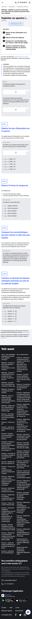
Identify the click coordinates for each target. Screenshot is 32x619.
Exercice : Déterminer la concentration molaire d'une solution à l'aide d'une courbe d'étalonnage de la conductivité (24, 485)
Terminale (11, 7)
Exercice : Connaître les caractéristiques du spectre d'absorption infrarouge (23, 496)
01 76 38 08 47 (22, 2)
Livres (17, 607)
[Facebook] (16, 615)
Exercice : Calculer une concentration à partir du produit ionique (7, 436)
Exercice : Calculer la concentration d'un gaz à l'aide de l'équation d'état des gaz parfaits (23, 464)
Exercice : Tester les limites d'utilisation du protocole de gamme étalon (8, 545)
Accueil (3, 7)
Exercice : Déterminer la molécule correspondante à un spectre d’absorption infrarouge (23, 532)
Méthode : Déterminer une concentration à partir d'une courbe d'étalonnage (8, 408)
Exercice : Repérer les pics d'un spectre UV (7, 462)
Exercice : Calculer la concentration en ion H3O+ (7, 428)
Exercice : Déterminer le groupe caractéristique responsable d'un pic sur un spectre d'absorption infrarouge (23, 507)
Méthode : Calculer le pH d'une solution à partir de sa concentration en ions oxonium (8, 366)
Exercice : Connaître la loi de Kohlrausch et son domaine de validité (23, 387)
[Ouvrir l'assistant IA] (28, 612)
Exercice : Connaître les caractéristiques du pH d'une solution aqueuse (7, 416)
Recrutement (19, 611)
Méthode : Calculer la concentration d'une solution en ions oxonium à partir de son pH (8, 376)
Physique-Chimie (22, 7)
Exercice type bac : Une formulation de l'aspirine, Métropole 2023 (23, 541)
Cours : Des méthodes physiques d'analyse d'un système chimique (8, 357)
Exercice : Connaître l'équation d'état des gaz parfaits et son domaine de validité (23, 445)
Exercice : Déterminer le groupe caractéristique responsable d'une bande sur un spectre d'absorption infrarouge (23, 521)
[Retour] (3, 2)
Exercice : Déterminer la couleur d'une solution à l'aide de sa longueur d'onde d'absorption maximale (8, 481)
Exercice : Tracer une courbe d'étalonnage (7, 504)
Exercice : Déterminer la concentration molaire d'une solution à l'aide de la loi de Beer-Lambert (8, 536)
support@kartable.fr (10, 580)
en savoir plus (26, 332)
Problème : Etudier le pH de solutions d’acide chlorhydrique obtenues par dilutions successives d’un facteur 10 (8, 446)
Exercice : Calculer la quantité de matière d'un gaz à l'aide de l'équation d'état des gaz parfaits (23, 454)
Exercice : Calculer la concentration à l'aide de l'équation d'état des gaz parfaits (23, 437)
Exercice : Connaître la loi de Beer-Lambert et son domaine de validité (8, 456)
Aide (11, 607)
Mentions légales (6, 611)
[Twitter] (20, 615)
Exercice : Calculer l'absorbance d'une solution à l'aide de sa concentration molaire (8, 527)
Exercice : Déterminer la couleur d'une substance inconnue (7, 489)
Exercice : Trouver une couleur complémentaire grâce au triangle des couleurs (8, 470)
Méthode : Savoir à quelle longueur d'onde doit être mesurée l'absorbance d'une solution (8, 399)
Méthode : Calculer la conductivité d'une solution (8, 390)
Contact (3, 607)
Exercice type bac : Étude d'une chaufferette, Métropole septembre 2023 (23, 550)
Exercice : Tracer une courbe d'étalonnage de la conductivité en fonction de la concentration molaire (23, 474)
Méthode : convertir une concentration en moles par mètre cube (8, 384)
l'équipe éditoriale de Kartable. (21, 56)
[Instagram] (25, 615)
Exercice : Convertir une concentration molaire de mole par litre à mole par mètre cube (23, 378)
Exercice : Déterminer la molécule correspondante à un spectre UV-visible (7, 497)
